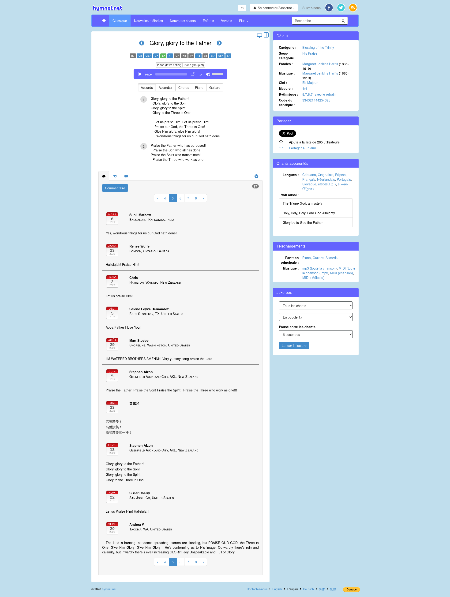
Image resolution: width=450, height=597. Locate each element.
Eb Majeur (310, 82)
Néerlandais (326, 179)
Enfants (208, 20)
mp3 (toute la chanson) (319, 268)
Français (308, 179)
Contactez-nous (257, 589)
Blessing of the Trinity (318, 47)
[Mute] (208, 74)
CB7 (148, 55)
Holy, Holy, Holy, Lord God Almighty (309, 212)
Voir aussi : (290, 194)
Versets (226, 20)
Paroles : (286, 63)
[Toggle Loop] (193, 74)
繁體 (333, 589)
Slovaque (309, 184)
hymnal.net (109, 589)
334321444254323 (316, 100)
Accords (147, 87)
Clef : (283, 82)
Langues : (291, 174)
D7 (156, 55)
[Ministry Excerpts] (115, 176)
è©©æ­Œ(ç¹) (327, 184)
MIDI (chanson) (341, 272)
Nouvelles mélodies (148, 20)
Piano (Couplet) (194, 65)
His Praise (309, 53)
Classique (119, 20)
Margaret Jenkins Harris (320, 63)
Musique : (287, 73)
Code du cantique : (287, 102)
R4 (198, 55)
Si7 (213, 55)
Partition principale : (290, 260)
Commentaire (115, 188)
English (277, 589)
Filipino (340, 174)
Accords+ (165, 87)
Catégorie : (287, 47)
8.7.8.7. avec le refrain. (319, 94)
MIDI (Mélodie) (313, 277)
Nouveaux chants (183, 20)
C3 (140, 55)
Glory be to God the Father (303, 222)
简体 (322, 589)
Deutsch (308, 589)
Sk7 (220, 55)
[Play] (140, 74)
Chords (183, 87)
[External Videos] (126, 176)
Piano (199, 87)
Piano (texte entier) (169, 65)
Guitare (214, 87)
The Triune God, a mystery (302, 203)
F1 (170, 55)
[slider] (218, 74)
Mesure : (286, 88)
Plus (242, 20)
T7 (228, 55)
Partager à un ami (302, 148)
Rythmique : (288, 94)
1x (200, 74)
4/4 (304, 88)
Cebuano (309, 174)
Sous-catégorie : (287, 55)
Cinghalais (325, 174)
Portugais (344, 179)
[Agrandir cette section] (266, 35)
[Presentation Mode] (259, 35)
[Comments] (103, 176)
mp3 (325, 272)
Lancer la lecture (294, 345)
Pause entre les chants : (298, 326)
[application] (180, 74)
